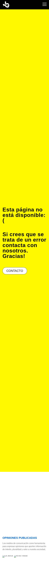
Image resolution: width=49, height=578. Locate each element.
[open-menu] (44, 5)
